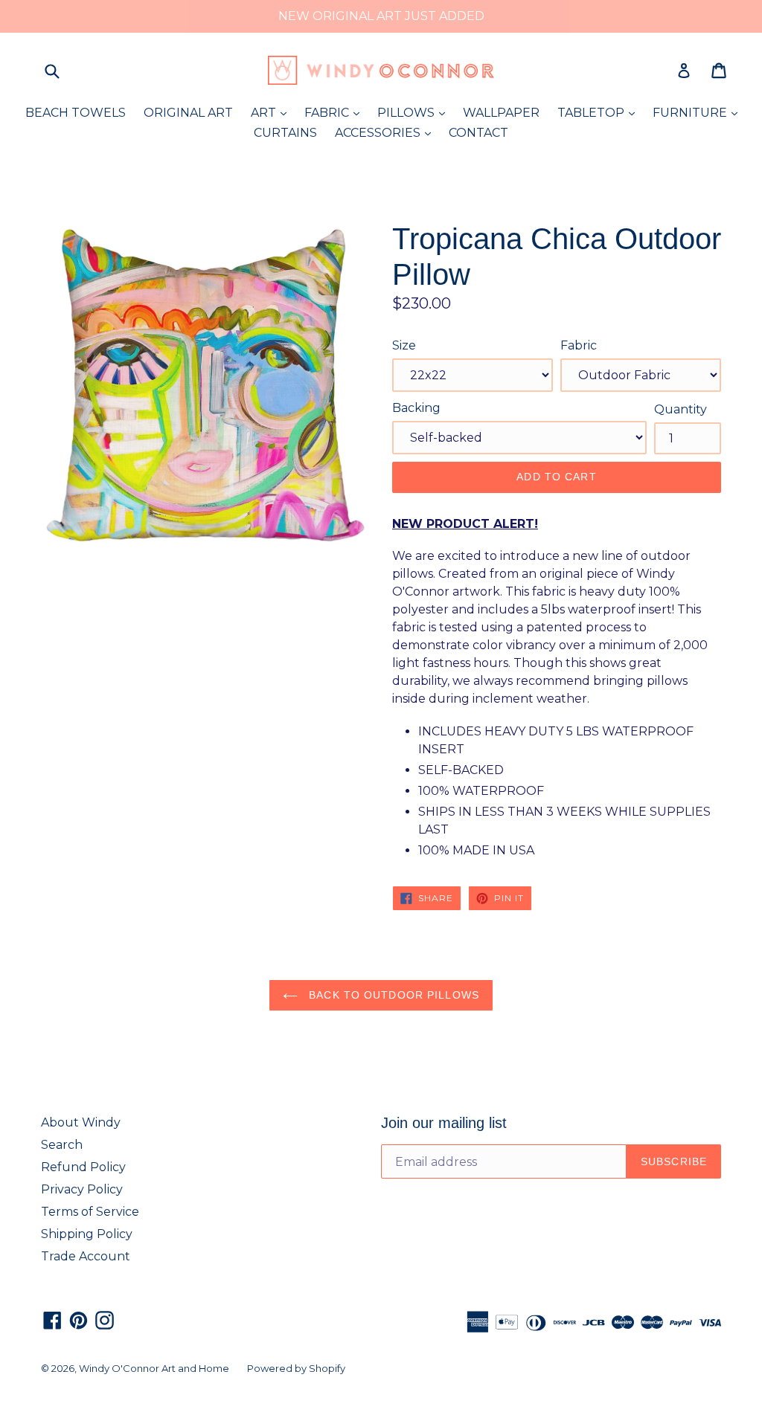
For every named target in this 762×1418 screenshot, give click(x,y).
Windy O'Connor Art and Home (154, 1368)
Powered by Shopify (296, 1368)
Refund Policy (83, 1167)
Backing (416, 408)
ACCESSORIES (386, 132)
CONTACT (478, 133)
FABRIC (335, 112)
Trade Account (85, 1256)
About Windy (81, 1122)
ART (272, 112)
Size (404, 345)
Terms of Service (90, 1212)
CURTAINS (285, 133)
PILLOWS (414, 112)
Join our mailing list (444, 1123)
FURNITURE (699, 112)
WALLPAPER (501, 113)
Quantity (680, 409)
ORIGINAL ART (188, 113)
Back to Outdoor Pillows (392, 995)
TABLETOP (599, 112)
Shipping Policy (86, 1234)
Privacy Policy (82, 1189)
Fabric (578, 345)
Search (62, 1145)
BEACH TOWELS (75, 113)
